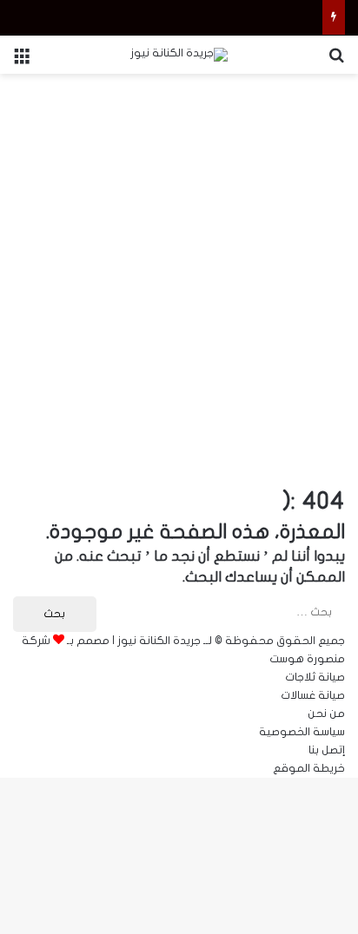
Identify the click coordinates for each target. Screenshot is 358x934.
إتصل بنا (326, 750)
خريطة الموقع (309, 768)
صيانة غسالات (313, 695)
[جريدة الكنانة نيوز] (179, 55)
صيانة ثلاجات (315, 677)
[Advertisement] (179, 270)
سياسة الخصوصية (302, 732)
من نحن (326, 713)
